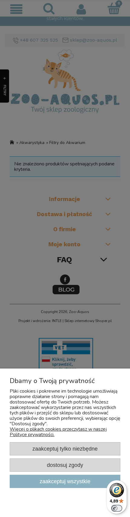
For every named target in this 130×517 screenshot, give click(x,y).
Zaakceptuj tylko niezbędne (65, 448)
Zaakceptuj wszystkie (65, 481)
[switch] (116, 508)
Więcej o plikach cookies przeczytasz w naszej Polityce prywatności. (58, 432)
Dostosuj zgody (65, 465)
